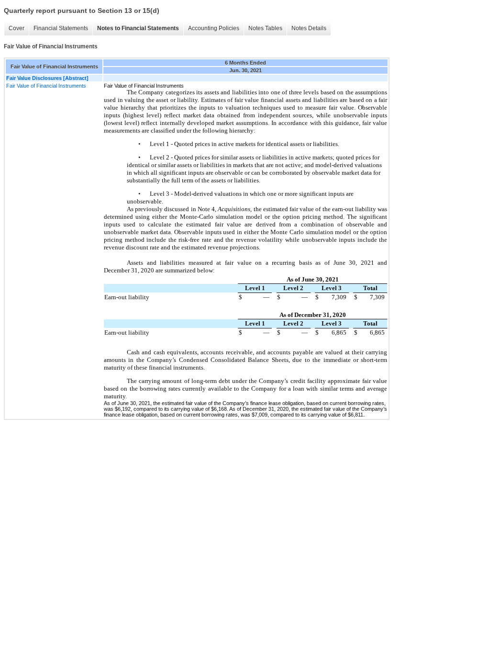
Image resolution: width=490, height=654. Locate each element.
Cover (16, 28)
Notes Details (308, 28)
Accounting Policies (213, 28)
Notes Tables (265, 28)
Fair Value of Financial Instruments (46, 86)
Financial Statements (60, 28)
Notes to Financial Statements (138, 28)
